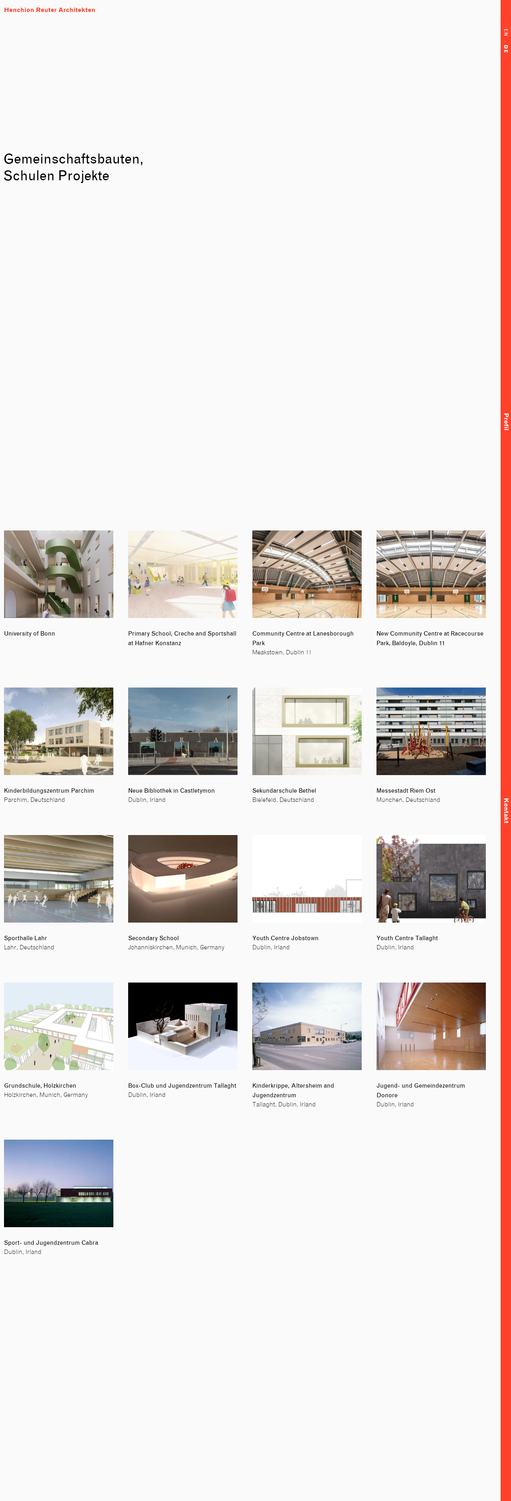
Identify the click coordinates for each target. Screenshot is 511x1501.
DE (505, 50)
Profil (506, 422)
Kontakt (506, 810)
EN (506, 35)
